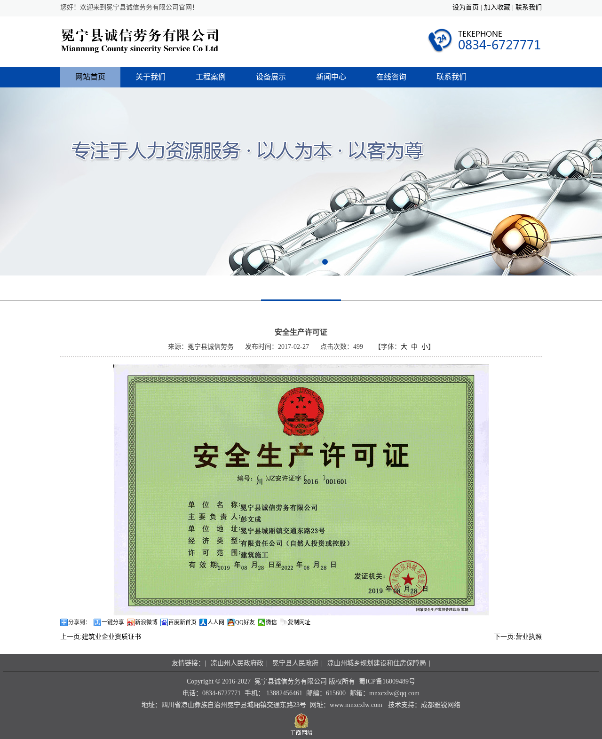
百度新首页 (182, 622)
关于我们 (150, 77)
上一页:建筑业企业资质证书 (100, 636)
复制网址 (299, 622)
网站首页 (90, 77)
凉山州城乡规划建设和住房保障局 (376, 663)
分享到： (79, 622)
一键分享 (113, 622)
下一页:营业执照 (518, 636)
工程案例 (211, 77)
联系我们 (528, 7)
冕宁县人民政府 (295, 663)
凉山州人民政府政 (237, 663)
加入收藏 (497, 7)
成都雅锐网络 (440, 704)
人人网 (215, 622)
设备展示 (271, 77)
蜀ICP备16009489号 (387, 681)
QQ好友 (245, 622)
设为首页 (465, 7)
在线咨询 (391, 77)
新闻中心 (331, 77)
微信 (271, 622)
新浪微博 (146, 622)
